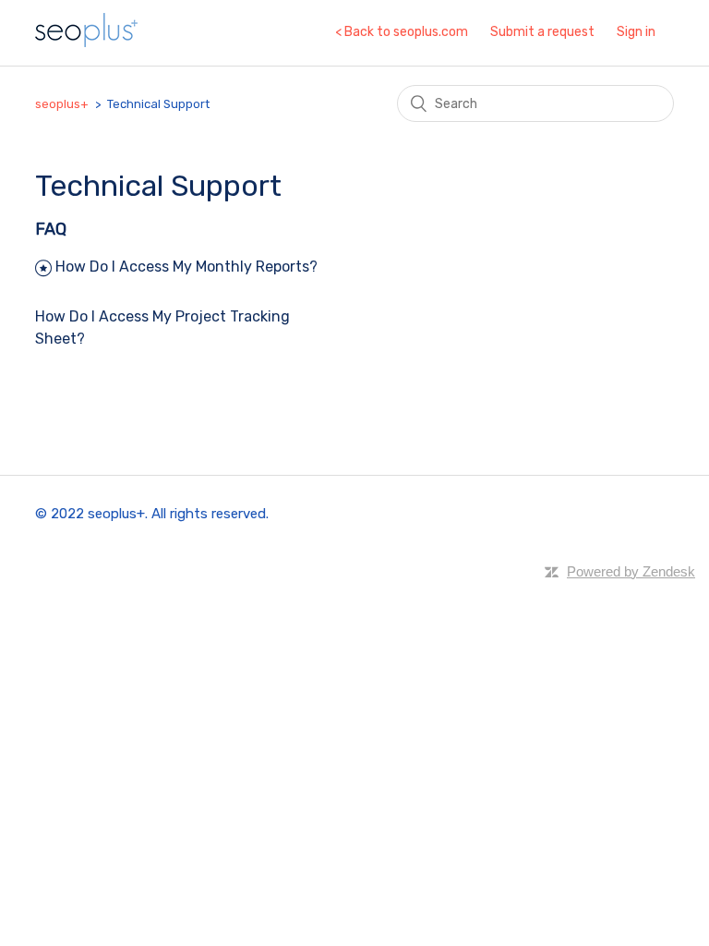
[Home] (86, 42)
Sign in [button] (636, 32)
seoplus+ (62, 104)
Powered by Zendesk (631, 571)
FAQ (50, 229)
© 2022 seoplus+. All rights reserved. (152, 513)
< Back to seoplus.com (401, 32)
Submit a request (542, 32)
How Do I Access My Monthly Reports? (186, 266)
